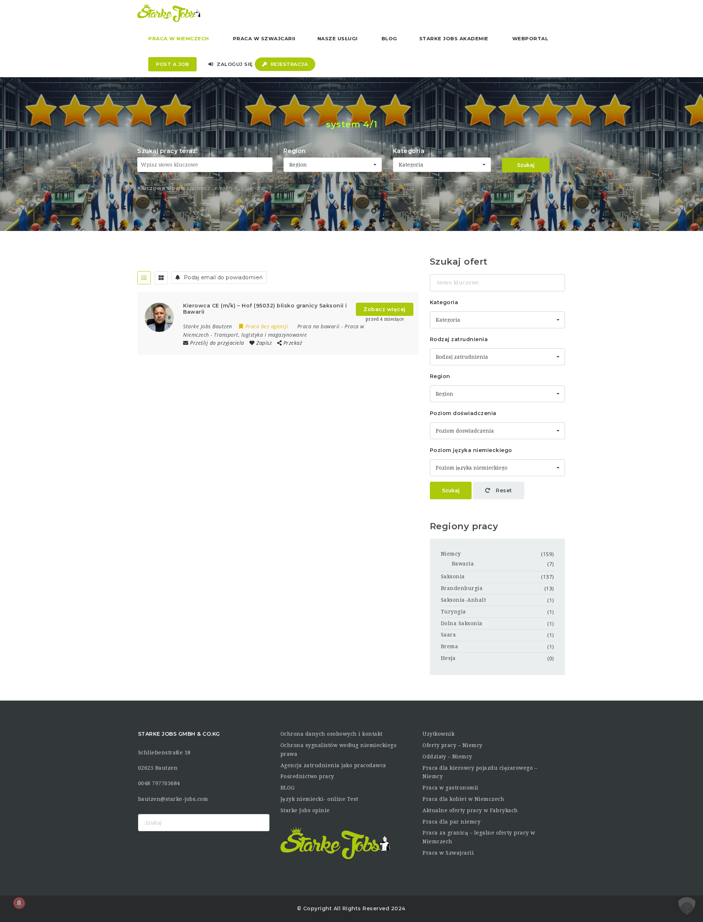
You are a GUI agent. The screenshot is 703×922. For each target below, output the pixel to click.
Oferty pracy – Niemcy (453, 745)
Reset (503, 490)
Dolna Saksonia (462, 623)
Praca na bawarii (318, 326)
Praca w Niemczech (178, 38)
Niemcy (451, 554)
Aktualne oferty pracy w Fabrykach (470, 810)
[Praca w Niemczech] (169, 13)
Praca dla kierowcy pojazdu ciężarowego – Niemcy (480, 772)
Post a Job (172, 64)
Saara (448, 635)
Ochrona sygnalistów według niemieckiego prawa (338, 749)
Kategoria (409, 151)
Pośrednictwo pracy (307, 776)
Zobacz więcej (385, 309)
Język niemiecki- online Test (319, 799)
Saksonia (453, 576)
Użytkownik (438, 734)
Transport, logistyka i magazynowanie (260, 334)
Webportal (530, 38)
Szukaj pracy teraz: (167, 151)
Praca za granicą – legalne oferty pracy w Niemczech (479, 837)
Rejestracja (288, 64)
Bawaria (463, 564)
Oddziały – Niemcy (447, 756)
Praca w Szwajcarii (264, 38)
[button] (687, 906)
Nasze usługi (337, 38)
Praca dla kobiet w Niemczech (463, 799)
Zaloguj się (234, 64)
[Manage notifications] (19, 903)
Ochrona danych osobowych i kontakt (331, 734)
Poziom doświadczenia (463, 413)
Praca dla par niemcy (451, 822)
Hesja (448, 658)
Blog (389, 38)
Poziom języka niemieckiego (471, 450)
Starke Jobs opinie (305, 810)
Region (294, 151)
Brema (449, 646)
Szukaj (526, 165)
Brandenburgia (462, 588)
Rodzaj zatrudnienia (459, 339)
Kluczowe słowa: (161, 188)
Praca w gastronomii (451, 788)
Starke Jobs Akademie (453, 38)
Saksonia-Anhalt (463, 600)
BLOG (287, 788)
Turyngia (453, 612)
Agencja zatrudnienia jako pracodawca (333, 765)
